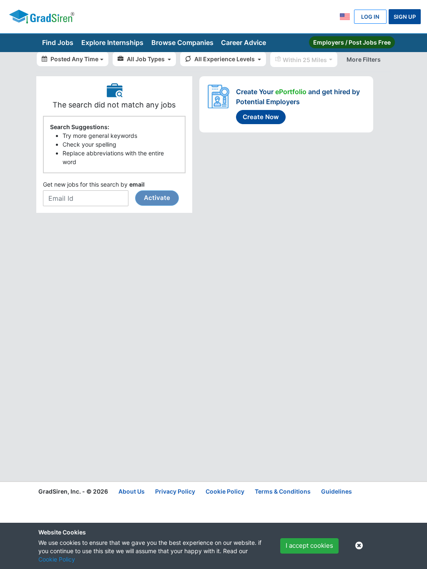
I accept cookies (309, 545)
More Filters (364, 59)
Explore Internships (112, 42)
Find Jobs (57, 42)
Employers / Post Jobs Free (352, 42)
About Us (131, 491)
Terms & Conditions (283, 491)
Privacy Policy (175, 491)
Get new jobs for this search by (106, 191)
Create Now (261, 117)
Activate (157, 198)
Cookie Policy (56, 559)
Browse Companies (182, 42)
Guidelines (336, 491)
